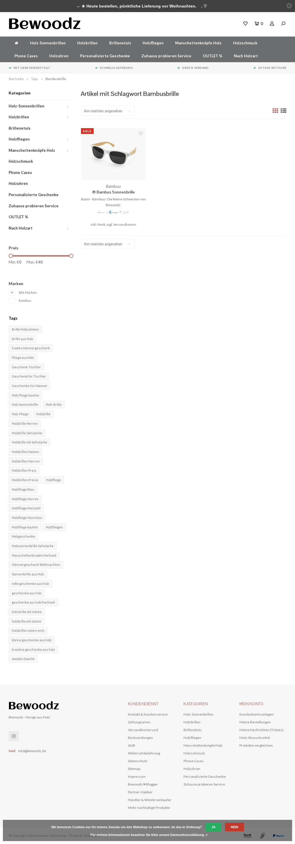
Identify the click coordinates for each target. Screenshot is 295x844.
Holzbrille (43, 414)
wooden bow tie (23, 659)
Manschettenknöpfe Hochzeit (34, 555)
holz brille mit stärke (27, 612)
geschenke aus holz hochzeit (33, 602)
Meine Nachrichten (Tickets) (261, 730)
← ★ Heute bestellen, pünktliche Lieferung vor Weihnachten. (136, 6)
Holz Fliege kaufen (25, 395)
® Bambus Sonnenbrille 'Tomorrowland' (113, 192)
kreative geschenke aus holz (33, 649)
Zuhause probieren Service (166, 56)
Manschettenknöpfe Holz (198, 43)
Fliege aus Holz (23, 357)
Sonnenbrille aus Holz (28, 574)
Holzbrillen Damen (25, 452)
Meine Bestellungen (255, 722)
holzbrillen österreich (28, 630)
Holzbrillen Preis (24, 470)
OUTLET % (212, 56)
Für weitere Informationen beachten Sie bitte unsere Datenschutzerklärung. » (148, 835)
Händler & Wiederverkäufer (149, 800)
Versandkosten (124, 224)
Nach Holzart (246, 56)
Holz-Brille (54, 404)
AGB (131, 745)
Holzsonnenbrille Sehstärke (33, 546)
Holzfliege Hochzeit (26, 508)
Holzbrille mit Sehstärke (29, 442)
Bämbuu (25, 300)
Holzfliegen (153, 43)
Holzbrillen (87, 43)
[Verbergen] (289, 6)
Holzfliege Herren (25, 499)
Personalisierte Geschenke (105, 56)
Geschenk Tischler (26, 367)
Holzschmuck (245, 43)
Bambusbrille (56, 79)
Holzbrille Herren (25, 423)
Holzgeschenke (23, 536)
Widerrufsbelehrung (144, 753)
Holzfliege (53, 480)
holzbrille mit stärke (26, 621)
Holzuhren (59, 56)
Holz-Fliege (20, 414)
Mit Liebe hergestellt (32, 67)
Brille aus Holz (22, 339)
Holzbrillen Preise (25, 480)
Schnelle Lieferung (116, 67)
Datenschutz (138, 761)
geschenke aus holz (26, 593)
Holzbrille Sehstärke (27, 433)
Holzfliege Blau (23, 489)
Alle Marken (28, 292)
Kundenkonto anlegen (256, 714)
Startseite (16, 79)
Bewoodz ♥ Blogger (143, 784)
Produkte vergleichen (256, 745)
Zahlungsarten (139, 722)
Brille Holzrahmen (25, 329)
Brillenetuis (120, 43)
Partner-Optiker (140, 792)
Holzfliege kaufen (25, 527)
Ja (213, 827)
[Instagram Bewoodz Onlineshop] (14, 736)
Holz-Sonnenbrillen (48, 43)
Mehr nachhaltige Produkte (149, 807)
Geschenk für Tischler (29, 376)
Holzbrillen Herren (26, 461)
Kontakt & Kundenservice (148, 714)
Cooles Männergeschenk (31, 348)
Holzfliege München (27, 517)
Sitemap (134, 769)
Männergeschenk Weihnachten (36, 564)
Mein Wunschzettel (254, 737)
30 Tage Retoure (272, 67)
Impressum (137, 776)
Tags (34, 79)
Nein (234, 827)
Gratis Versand (195, 67)
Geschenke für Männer (30, 386)
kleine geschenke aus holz (32, 640)
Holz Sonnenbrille (25, 404)
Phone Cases (26, 56)
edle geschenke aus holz (30, 583)
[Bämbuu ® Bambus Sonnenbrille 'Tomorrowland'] (113, 154)
